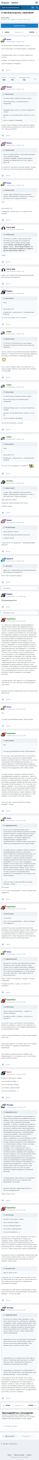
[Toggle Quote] (4, 94)
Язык (9, 1455)
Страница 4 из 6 (19, 32)
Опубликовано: (15, 41)
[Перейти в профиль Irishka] (3, 333)
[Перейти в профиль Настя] (3, 1073)
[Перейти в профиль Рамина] (3, 292)
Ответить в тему (19, 25)
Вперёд (31, 32)
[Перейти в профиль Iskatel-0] (3, 560)
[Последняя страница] (36, 32)
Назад (7, 32)
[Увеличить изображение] (4, 359)
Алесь (8, 17)
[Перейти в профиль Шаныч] (3, 88)
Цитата (8, 70)
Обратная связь (19, 1455)
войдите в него (6, 1418)
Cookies (28, 1455)
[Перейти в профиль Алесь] (3, 40)
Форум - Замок (9, 2)
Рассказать (10, 1436)
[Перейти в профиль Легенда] (3, 1106)
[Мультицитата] (3, 70)
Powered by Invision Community (19, 1457)
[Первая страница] (2, 32)
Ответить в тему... (11, 1426)
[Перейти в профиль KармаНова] (3, 620)
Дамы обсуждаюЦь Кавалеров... (21, 19)
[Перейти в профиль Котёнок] (3, 482)
